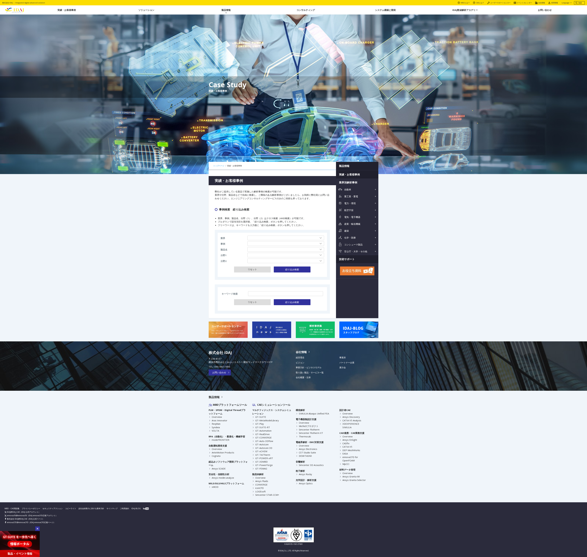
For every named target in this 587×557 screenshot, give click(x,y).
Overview (217, 416)
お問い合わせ (545, 9)
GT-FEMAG (261, 468)
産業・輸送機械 (352, 223)
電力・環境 (350, 203)
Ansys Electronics (308, 448)
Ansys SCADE (219, 468)
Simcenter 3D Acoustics (311, 465)
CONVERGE (261, 484)
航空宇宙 (348, 210)
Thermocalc (305, 436)
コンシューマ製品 (353, 244)
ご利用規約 (124, 508)
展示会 (342, 367)
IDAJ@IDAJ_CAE (13, 512)
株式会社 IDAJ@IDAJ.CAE (16, 519)
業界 (223, 238)
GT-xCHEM (261, 451)
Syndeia (216, 427)
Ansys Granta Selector (354, 480)
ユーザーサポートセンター (500, 3)
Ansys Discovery (351, 416)
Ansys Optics (306, 483)
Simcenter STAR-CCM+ (267, 494)
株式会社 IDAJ (220, 352)
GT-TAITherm (262, 454)
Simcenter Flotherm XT (311, 432)
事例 (223, 243)
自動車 (347, 189)
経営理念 (300, 357)
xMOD (215, 486)
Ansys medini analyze (223, 477)
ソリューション (146, 9)
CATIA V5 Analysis (351, 420)
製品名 (224, 249)
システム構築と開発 (385, 9)
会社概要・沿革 (303, 377)
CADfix (345, 443)
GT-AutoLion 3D (263, 447)
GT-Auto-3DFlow (264, 441)
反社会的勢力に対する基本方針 (91, 508)
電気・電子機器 (352, 217)
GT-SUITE (260, 416)
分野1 (224, 255)
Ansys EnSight (349, 439)
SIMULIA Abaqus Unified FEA (314, 413)
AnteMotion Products (223, 452)
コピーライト (70, 508)
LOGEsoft (260, 491)
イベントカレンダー (524, 3)
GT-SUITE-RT (262, 427)
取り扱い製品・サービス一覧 (310, 372)
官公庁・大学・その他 (355, 251)
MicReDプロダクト (308, 426)
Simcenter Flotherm (309, 429)
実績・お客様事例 (66, 9)
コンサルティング (306, 9)
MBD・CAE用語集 (12, 508)
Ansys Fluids (261, 481)
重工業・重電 (351, 196)
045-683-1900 (222, 366)
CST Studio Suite (307, 452)
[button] (37, 528)
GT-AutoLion (262, 444)
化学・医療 (350, 237)
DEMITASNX (305, 455)
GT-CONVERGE (263, 437)
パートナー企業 (346, 362)
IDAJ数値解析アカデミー (465, 9)
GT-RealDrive (262, 434)
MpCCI (345, 463)
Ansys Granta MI (351, 476)
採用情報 (554, 3)
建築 (346, 230)
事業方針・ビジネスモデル (308, 367)
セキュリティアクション (52, 508)
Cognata (216, 455)
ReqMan (216, 423)
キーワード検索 (230, 293)
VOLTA (215, 430)
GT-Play (259, 423)
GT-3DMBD (261, 461)
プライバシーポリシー (31, 508)
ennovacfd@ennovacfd (16, 515)
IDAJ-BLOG (136, 508)
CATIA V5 (347, 446)
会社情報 (541, 3)
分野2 (224, 261)
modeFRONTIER (220, 439)
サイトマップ (112, 508)
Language (565, 3)
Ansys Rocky (305, 474)
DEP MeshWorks (351, 450)
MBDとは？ (465, 3)
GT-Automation (263, 430)
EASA (345, 453)
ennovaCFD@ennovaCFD (17, 522)
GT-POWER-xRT (264, 458)
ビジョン (300, 362)
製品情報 (226, 9)
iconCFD (259, 487)
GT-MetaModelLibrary (267, 420)
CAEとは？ (480, 3)
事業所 (342, 357)
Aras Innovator (219, 420)
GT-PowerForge (264, 465)
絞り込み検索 (292, 269)
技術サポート (347, 259)
